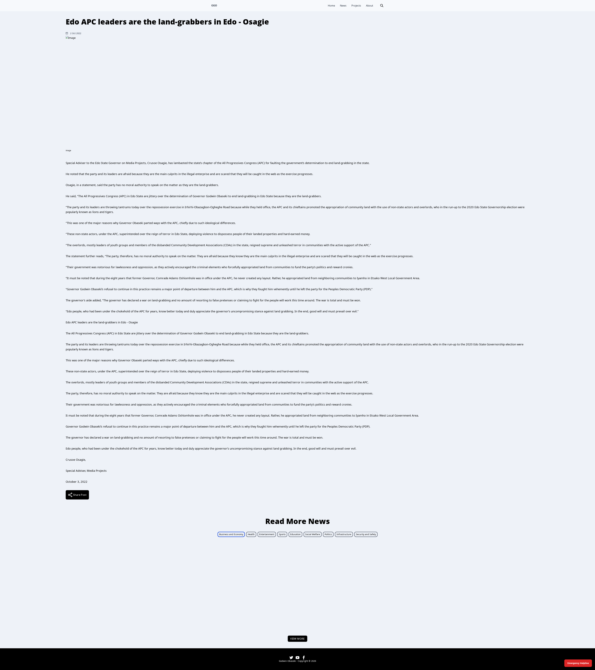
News (343, 5)
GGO (214, 5)
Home (331, 5)
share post (79, 495)
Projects (356, 5)
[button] (382, 5)
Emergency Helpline (578, 663)
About (369, 5)
